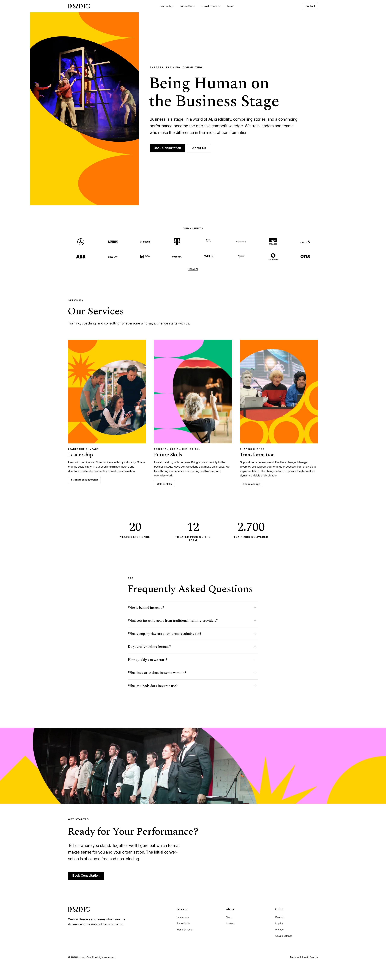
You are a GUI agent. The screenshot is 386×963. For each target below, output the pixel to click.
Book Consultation (167, 148)
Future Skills (187, 6)
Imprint (279, 923)
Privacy (279, 929)
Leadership (166, 6)
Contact (310, 6)
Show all (193, 268)
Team (230, 6)
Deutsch (279, 917)
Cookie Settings (283, 936)
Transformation (210, 6)
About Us (199, 148)
